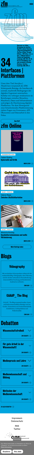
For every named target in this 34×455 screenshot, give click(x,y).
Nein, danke (17, 452)
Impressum (17, 418)
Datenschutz (17, 421)
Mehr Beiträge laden (17, 247)
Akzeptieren (6, 452)
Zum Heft (17, 121)
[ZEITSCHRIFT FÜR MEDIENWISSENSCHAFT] (11, 4)
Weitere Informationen (6, 447)
